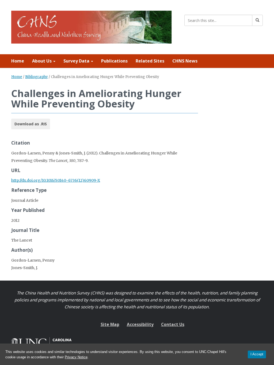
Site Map (110, 324)
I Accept (256, 354)
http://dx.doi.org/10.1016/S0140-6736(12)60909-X (55, 180)
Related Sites (150, 61)
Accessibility (140, 324)
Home (17, 61)
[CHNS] (91, 26)
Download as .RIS (30, 123)
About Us (42, 61)
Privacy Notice (76, 357)
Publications (114, 61)
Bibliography (36, 77)
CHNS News (184, 61)
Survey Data (76, 61)
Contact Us (172, 324)
